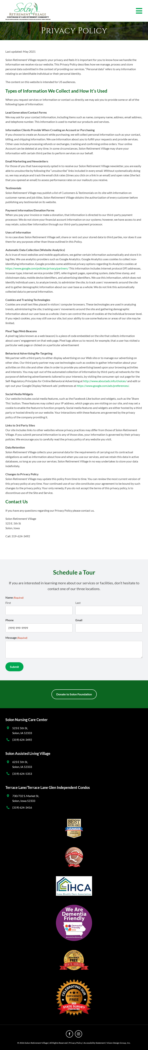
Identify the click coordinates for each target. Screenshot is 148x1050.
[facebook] (69, 1034)
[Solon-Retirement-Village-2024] (28, 3)
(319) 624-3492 (22, 739)
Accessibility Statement (94, 1043)
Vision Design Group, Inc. (119, 1043)
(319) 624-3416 (22, 807)
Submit (14, 666)
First (8, 602)
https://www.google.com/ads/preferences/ (103, 385)
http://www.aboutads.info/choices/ (105, 381)
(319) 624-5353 (22, 773)
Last (78, 602)
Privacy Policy (75, 1043)
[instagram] (78, 1034)
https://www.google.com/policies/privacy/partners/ (37, 268)
